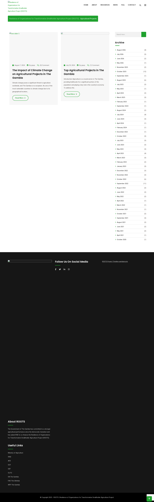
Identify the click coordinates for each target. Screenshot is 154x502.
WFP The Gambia (14, 485)
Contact (132, 5)
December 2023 (122, 132)
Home (86, 5)
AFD (9, 461)
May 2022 (120, 196)
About (94, 5)
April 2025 (120, 93)
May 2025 (120, 89)
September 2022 (122, 183)
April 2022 (120, 201)
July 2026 (120, 54)
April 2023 (120, 153)
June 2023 (120, 145)
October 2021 (121, 214)
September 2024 (122, 106)
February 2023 (122, 162)
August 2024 (121, 110)
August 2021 (121, 222)
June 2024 (120, 119)
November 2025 (122, 67)
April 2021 (120, 235)
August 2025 (121, 80)
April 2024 (120, 123)
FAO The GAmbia (14, 481)
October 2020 (121, 239)
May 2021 (120, 231)
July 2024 (120, 115)
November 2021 (122, 209)
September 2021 (122, 218)
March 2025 (121, 97)
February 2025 (122, 102)
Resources (105, 5)
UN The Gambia (13, 477)
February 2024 (122, 127)
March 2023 (121, 158)
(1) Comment (94, 65)
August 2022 (121, 188)
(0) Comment (44, 65)
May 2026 (120, 63)
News (115, 5)
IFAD (9, 457)
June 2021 (120, 227)
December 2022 (122, 171)
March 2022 (121, 205)
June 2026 (120, 59)
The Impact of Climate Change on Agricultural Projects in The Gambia (32, 74)
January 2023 (121, 166)
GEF (9, 469)
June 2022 (120, 192)
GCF (9, 465)
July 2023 (120, 140)
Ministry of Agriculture (15, 453)
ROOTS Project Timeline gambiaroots (115, 261)
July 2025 (120, 84)
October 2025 (121, 71)
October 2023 (121, 136)
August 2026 (121, 50)
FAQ (122, 5)
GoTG (10, 473)
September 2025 (122, 76)
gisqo (33, 65)
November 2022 (122, 175)
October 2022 (121, 179)
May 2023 (120, 149)
